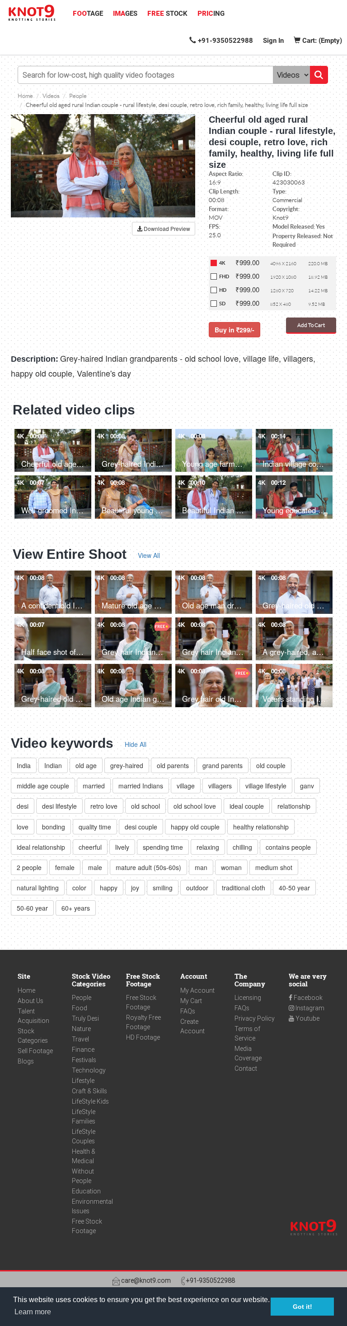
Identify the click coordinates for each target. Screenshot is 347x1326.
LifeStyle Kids (90, 1101)
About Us (30, 1000)
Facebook (307, 997)
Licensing (247, 997)
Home (26, 990)
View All (149, 555)
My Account (197, 990)
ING (211, 13)
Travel (80, 1039)
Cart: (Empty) (321, 41)
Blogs (26, 1061)
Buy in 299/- (234, 329)
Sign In (273, 41)
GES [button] (125, 13)
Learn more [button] (32, 1312)
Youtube (306, 1018)
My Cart (191, 1000)
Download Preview (166, 228)
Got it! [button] (302, 1306)
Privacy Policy (254, 1018)
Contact (245, 1068)
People (81, 997)
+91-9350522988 (224, 41)
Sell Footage (35, 1050)
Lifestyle (83, 1080)
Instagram (309, 1008)
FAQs (187, 1011)
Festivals (84, 1060)
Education (86, 1191)
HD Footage (143, 1037)
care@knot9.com (145, 1280)
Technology (89, 1070)
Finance (83, 1049)
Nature (81, 1028)
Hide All (135, 744)
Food (79, 1008)
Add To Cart (311, 325)
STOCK (167, 13)
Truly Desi (85, 1018)
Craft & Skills (89, 1091)
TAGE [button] (88, 13)
